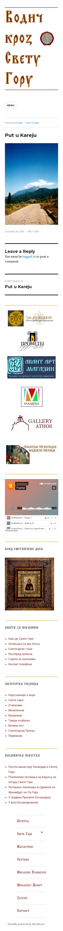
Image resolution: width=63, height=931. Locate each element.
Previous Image (14, 122)
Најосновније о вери (21, 695)
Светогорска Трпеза (21, 730)
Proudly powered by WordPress (26, 924)
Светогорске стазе (20, 648)
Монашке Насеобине (31, 872)
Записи (22, 898)
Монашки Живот (29, 885)
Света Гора (24, 834)
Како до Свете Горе (21, 638)
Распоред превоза (20, 654)
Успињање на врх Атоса (24, 643)
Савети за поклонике (22, 659)
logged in (29, 256)
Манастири (25, 847)
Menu (10, 105)
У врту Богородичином (23, 802)
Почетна (23, 821)
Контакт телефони (20, 664)
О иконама (15, 705)
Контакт (23, 911)
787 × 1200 (33, 231)
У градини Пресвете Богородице (29, 797)
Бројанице (15, 715)
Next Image (32, 122)
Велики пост (16, 725)
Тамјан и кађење (19, 720)
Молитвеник (16, 710)
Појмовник (15, 735)
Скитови (23, 860)
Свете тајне (16, 700)
